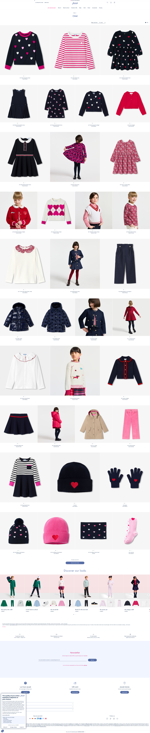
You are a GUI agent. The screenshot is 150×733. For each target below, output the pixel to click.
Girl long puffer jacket (56, 446)
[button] (52, 8)
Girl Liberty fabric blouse (131, 232)
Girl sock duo (131, 553)
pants (83, 724)
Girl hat (75, 506)
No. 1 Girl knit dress (131, 339)
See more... (4, 627)
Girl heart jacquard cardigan (93, 126)
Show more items (75, 563)
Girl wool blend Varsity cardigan (18, 232)
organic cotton (34, 727)
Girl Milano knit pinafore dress (19, 126)
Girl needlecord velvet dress (124, 78)
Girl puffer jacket (18, 339)
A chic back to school (32, 610)
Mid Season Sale (118, 726)
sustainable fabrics (43, 727)
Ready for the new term (81, 610)
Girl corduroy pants (131, 446)
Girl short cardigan (131, 126)
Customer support (10, 704)
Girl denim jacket (93, 339)
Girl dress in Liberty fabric (125, 185)
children (115, 724)
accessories (111, 724)
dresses (77, 724)
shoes (39, 724)
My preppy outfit (129, 610)
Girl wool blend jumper (75, 399)
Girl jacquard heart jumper (56, 232)
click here (85, 666)
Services (47, 3)
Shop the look (19, 611)
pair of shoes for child (13, 625)
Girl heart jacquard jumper (25, 78)
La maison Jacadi (9, 707)
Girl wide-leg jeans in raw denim (125, 292)
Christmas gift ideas (58, 725)
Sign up (92, 661)
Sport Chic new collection (37, 726)
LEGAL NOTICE (9, 710)
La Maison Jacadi (39, 3)
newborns (70, 724)
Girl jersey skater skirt (18, 446)
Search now (124, 693)
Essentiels (122, 725)
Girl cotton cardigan (125, 399)
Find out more (75, 693)
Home (74, 13)
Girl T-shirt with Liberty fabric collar (25, 292)
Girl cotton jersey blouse (25, 399)
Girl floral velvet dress (75, 185)
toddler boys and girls (88, 724)
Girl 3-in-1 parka (94, 446)
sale (78, 725)
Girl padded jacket (56, 339)
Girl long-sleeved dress (25, 506)
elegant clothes (86, 726)
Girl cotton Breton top (75, 78)
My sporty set (103, 610)
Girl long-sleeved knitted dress (56, 126)
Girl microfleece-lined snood (93, 553)
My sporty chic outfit (6, 610)
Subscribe (25, 693)
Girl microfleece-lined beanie (18, 553)
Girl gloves (125, 506)
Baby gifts (65, 726)
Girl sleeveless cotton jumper (93, 232)
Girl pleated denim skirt (75, 292)
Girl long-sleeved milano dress (25, 185)
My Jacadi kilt (54, 610)
